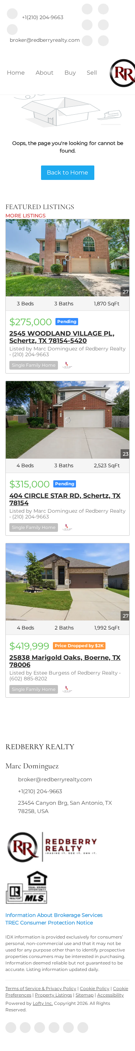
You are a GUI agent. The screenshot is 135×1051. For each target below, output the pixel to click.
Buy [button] (70, 72)
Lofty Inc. (43, 1003)
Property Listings (53, 995)
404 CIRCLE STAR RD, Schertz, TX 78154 (65, 499)
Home (16, 72)
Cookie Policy (94, 988)
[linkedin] (103, 10)
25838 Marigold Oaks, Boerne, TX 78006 (65, 661)
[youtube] (87, 41)
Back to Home (67, 172)
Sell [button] (92, 72)
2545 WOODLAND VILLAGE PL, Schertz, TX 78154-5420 (61, 337)
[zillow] (87, 25)
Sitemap (85, 995)
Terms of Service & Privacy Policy (40, 988)
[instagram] (103, 25)
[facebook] (87, 10)
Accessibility (110, 995)
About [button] (45, 72)
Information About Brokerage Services (54, 915)
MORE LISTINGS (25, 215)
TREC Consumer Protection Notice (49, 922)
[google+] (103, 41)
